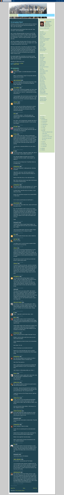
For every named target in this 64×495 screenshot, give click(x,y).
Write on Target (42, 91)
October (43, 122)
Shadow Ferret (17, 397)
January (43, 146)
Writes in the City (32, 9)
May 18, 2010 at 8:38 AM (18, 165)
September (44, 124)
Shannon (15, 263)
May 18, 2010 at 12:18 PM (18, 301)
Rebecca (15, 248)
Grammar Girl (42, 41)
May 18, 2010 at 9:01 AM (18, 201)
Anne (15, 234)
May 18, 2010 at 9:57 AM (18, 232)
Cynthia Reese (16, 382)
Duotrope (41, 42)
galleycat (41, 35)
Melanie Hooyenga (17, 410)
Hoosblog (41, 54)
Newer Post (13, 488)
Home (24, 488)
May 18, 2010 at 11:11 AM (18, 246)
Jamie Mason (42, 83)
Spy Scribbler (16, 87)
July (43, 127)
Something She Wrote (44, 93)
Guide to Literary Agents (44, 39)
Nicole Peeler (42, 81)
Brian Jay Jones (43, 85)
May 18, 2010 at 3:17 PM (18, 316)
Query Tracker (42, 34)
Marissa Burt (42, 65)
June (43, 129)
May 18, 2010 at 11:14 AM (18, 275)
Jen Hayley (42, 58)
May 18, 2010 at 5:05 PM (18, 381)
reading (14, 64)
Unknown (16, 102)
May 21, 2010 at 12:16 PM (18, 483)
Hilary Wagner (42, 57)
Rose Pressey (42, 84)
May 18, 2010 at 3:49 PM (18, 372)
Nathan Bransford (43, 49)
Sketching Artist (17, 472)
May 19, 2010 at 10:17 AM (18, 396)
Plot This (41, 56)
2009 (42, 148)
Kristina (15, 134)
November (44, 121)
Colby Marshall (42, 92)
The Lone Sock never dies (47, 138)
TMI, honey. (44, 139)
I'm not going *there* (45, 135)
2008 (42, 149)
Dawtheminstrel (43, 73)
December (44, 119)
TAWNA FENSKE (16, 203)
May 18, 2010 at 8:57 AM (18, 183)
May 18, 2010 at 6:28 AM (18, 78)
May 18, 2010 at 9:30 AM (18, 221)
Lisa (14, 444)
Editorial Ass (42, 37)
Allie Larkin (42, 80)
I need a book (44, 133)
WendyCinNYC (16, 166)
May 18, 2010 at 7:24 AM (18, 132)
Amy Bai (41, 68)
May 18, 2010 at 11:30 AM (18, 288)
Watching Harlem (43, 97)
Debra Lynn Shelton (18, 302)
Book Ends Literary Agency (45, 38)
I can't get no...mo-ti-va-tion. (47, 136)
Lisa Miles (16, 126)
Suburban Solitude (43, 99)
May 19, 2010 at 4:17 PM (18, 409)
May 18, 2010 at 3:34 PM (18, 331)
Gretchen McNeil (43, 87)
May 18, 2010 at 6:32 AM (18, 86)
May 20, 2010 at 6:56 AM (18, 453)
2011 (42, 116)
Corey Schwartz (43, 61)
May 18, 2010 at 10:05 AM (18, 237)
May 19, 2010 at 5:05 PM (18, 417)
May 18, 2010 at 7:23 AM (18, 125)
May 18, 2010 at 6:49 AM (18, 100)
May (43, 130)
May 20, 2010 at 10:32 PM (18, 470)
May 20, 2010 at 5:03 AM (18, 442)
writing (17, 64)
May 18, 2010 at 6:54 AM (18, 112)
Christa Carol (42, 76)
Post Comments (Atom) (20, 490)
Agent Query (42, 45)
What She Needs (43, 100)
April (43, 141)
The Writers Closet (43, 88)
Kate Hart (15, 239)
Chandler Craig (42, 77)
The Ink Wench (42, 72)
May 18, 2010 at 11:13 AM (18, 262)
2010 (42, 118)
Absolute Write (42, 50)
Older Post (35, 488)
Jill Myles (41, 60)
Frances (15, 373)
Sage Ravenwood (17, 80)
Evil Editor (42, 46)
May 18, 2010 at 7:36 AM (18, 149)
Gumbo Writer (42, 89)
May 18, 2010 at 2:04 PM (18, 311)
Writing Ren (42, 69)
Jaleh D (15, 317)
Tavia (15, 113)
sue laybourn (16, 276)
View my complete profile (44, 28)
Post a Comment (14, 485)
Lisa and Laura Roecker (44, 66)
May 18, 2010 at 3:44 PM (18, 355)
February (44, 144)
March (43, 143)
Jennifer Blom (42, 64)
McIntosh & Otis (43, 33)
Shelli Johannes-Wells (44, 70)
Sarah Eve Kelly (43, 62)
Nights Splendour (17, 459)
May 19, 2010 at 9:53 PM (18, 423)
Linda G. (15, 70)
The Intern (42, 31)
